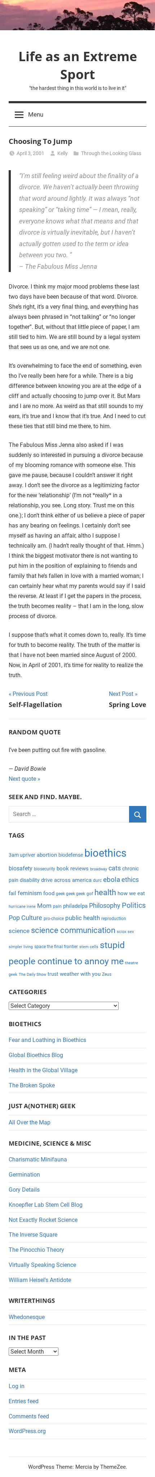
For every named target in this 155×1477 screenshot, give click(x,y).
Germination (24, 1174)
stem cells (88, 946)
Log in (17, 1386)
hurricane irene (22, 906)
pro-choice (54, 918)
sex (131, 931)
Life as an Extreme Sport (77, 65)
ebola (111, 880)
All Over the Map (29, 1122)
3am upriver (22, 855)
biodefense (70, 855)
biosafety (20, 868)
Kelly (62, 153)
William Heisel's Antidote (40, 1280)
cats (114, 868)
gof (90, 893)
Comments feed (29, 1416)
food (48, 893)
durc (97, 880)
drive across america (66, 880)
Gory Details (24, 1189)
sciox (121, 931)
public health (82, 917)
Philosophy (104, 905)
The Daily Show (32, 974)
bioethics (105, 853)
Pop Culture (25, 917)
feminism (30, 893)
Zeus (106, 974)
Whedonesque (27, 1317)
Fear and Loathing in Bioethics (47, 1040)
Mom (44, 905)
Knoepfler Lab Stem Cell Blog (46, 1204)
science (19, 930)
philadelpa (75, 906)
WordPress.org (27, 1431)
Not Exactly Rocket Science (43, 1220)
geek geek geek (70, 893)
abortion (47, 855)
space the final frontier (56, 946)
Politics (134, 905)
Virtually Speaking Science (42, 1264)
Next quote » (24, 778)
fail (12, 893)
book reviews (73, 868)
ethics (130, 879)
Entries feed (24, 1401)
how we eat (131, 893)
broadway (98, 869)
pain (57, 906)
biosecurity (44, 868)
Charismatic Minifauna (38, 1159)
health (105, 892)
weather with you (80, 974)
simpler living (21, 946)
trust (53, 974)
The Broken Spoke (32, 1085)
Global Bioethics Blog (36, 1055)
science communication (73, 930)
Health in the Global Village (43, 1070)
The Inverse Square (33, 1234)
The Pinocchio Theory (36, 1249)
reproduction (113, 918)
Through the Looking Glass (111, 153)
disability (30, 880)
